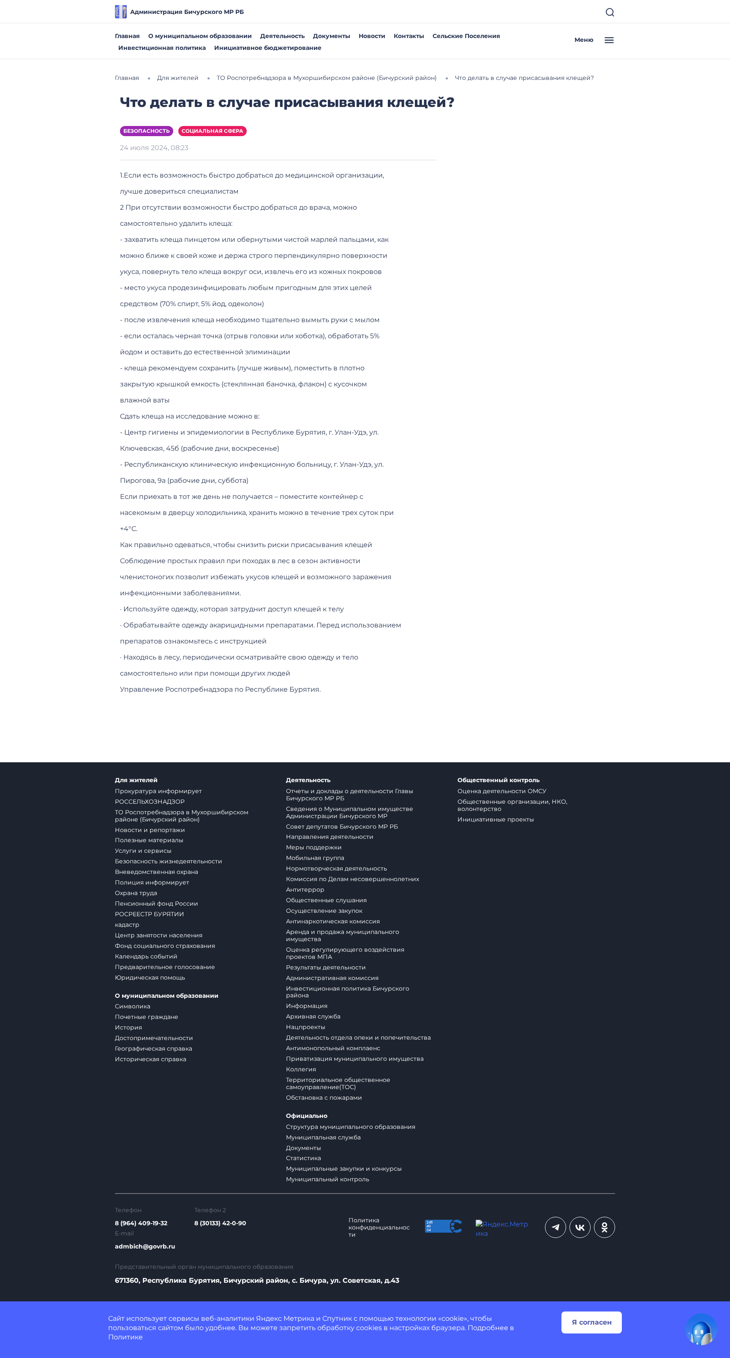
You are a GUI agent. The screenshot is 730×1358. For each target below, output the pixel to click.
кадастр (127, 924)
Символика (132, 1006)
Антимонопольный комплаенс (333, 1048)
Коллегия (301, 1069)
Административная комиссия (332, 978)
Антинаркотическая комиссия (333, 921)
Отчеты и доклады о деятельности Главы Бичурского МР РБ (349, 794)
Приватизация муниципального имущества (355, 1058)
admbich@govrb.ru (145, 1246)
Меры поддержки (314, 847)
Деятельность (282, 36)
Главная (127, 36)
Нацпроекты (305, 1027)
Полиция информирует (152, 882)
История (128, 1027)
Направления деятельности (329, 837)
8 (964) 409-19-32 (141, 1223)
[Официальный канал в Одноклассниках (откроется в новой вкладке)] (604, 1227)
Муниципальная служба (323, 1137)
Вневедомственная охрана (156, 872)
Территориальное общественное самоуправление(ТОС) (338, 1083)
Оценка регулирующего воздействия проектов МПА (345, 953)
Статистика (303, 1158)
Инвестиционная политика (162, 48)
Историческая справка (150, 1059)
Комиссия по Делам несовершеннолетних (352, 879)
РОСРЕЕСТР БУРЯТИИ (149, 914)
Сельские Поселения (466, 36)
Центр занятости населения (158, 935)
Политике (125, 1337)
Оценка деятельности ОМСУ (502, 791)
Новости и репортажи (150, 830)
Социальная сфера (212, 131)
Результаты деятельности (326, 967)
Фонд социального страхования (165, 946)
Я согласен (592, 1322)
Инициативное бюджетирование (267, 48)
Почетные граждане (146, 1017)
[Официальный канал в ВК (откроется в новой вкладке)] (580, 1227)
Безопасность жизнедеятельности (168, 861)
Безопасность (146, 131)
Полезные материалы (149, 840)
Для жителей (136, 780)
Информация (306, 1006)
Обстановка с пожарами (324, 1097)
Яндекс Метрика (285, 1318)
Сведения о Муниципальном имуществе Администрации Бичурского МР (349, 812)
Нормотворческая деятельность (336, 868)
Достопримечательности (154, 1038)
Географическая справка (153, 1048)
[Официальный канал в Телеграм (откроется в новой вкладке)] (555, 1227)
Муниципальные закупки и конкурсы (344, 1168)
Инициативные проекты (496, 819)
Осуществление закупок (324, 910)
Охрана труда (136, 893)
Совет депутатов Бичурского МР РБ (342, 826)
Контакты (409, 36)
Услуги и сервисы (143, 850)
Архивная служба (313, 1016)
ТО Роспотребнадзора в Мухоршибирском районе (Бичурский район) (181, 815)
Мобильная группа (315, 858)
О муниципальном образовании (200, 36)
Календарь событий (146, 956)
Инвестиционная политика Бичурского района (347, 992)
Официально (306, 1116)
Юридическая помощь (150, 977)
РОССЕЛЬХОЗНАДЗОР (150, 801)
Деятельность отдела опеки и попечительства (358, 1037)
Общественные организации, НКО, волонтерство (512, 805)
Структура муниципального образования (350, 1127)
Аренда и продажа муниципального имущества (342, 935)
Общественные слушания (326, 900)
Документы (331, 36)
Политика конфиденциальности (379, 1227)
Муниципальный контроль (327, 1179)
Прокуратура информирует (158, 791)
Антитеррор (305, 889)
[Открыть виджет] (701, 1329)
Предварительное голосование (165, 967)
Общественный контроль (498, 780)
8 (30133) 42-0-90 (220, 1223)
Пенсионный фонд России (156, 903)
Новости (372, 36)
